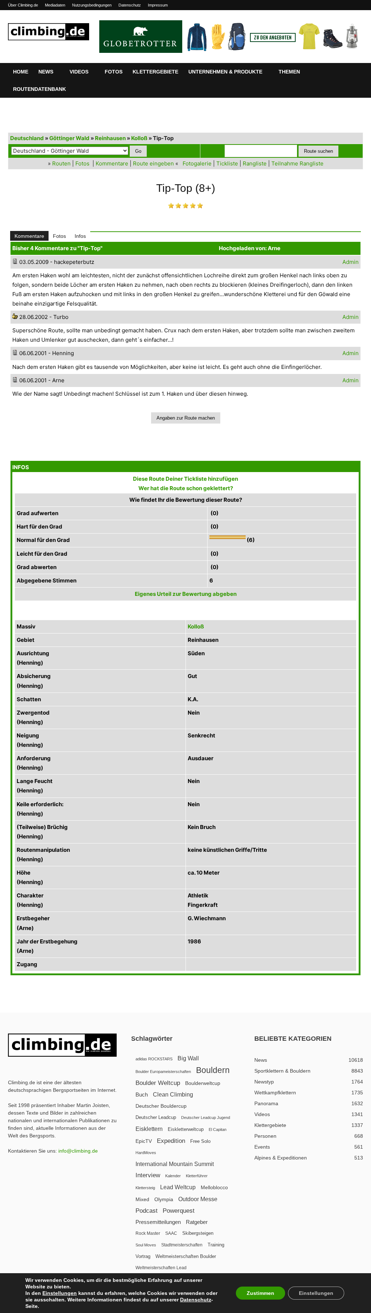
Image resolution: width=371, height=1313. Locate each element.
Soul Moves (146, 1245)
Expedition (171, 1140)
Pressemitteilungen (158, 1222)
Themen (289, 72)
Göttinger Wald (69, 138)
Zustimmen (260, 1293)
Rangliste (255, 163)
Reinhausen (110, 138)
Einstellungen (59, 1293)
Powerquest (179, 1210)
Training (216, 1244)
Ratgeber (197, 1222)
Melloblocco (214, 1187)
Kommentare (112, 163)
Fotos (113, 72)
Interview (148, 1175)
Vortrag (143, 1256)
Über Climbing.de (23, 5)
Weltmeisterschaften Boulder (185, 1256)
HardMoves (146, 1152)
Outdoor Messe (197, 1199)
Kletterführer (197, 1176)
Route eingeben (153, 163)
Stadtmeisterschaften (182, 1244)
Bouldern (213, 1070)
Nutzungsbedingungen (92, 5)
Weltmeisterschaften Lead (161, 1267)
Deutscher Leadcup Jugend (205, 1117)
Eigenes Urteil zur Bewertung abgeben (186, 593)
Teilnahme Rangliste (297, 163)
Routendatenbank (39, 89)
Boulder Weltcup (158, 1083)
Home (20, 72)
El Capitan (217, 1129)
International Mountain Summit (175, 1164)
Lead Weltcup (178, 1187)
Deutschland (27, 138)
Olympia (163, 1199)
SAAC (171, 1233)
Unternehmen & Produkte (225, 72)
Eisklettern (149, 1129)
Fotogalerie (197, 163)
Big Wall (188, 1058)
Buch (142, 1095)
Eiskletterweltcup (186, 1129)
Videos (79, 72)
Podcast (147, 1210)
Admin (350, 261)
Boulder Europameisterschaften (163, 1071)
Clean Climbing (173, 1094)
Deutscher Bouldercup (161, 1106)
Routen (61, 163)
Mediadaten (55, 5)
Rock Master (148, 1233)
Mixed (142, 1199)
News (45, 72)
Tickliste (227, 163)
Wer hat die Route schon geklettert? (185, 488)
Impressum (158, 5)
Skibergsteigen (197, 1233)
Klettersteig (145, 1188)
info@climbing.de (78, 1151)
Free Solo (200, 1141)
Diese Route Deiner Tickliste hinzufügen (185, 478)
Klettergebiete (155, 72)
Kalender (173, 1176)
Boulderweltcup (202, 1083)
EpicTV (144, 1141)
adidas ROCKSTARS (154, 1059)
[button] (354, 72)
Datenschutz (129, 5)
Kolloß (139, 138)
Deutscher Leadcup (156, 1117)
